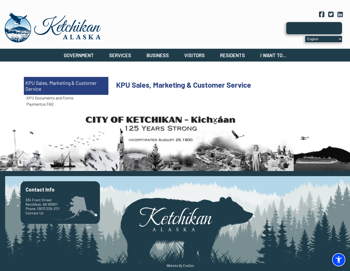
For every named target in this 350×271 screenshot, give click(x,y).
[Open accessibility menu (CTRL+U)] (338, 259)
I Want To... (273, 55)
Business (158, 55)
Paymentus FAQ (40, 104)
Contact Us (35, 213)
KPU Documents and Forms (50, 97)
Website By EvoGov (180, 266)
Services (120, 55)
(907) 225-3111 (48, 208)
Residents (232, 55)
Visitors (194, 55)
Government (79, 55)
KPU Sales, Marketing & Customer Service (61, 86)
